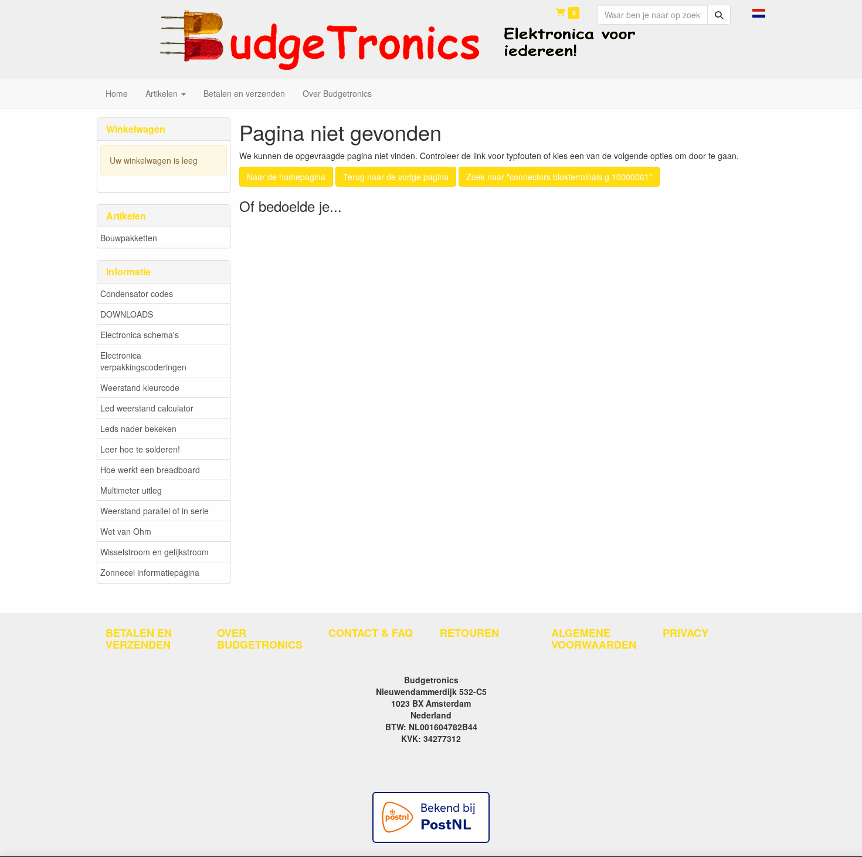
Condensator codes (136, 293)
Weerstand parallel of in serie (154, 511)
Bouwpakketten (128, 238)
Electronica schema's (139, 334)
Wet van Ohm (125, 531)
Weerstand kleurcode (139, 387)
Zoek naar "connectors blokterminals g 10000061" (559, 177)
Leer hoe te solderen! (140, 449)
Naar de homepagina (286, 177)
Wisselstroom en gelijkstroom (154, 552)
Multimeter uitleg (131, 490)
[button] (759, 11)
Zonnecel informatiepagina (149, 572)
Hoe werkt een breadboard (150, 469)
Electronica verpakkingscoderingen (143, 361)
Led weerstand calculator (147, 408)
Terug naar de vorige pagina (396, 177)
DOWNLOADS (126, 314)
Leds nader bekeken (138, 428)
